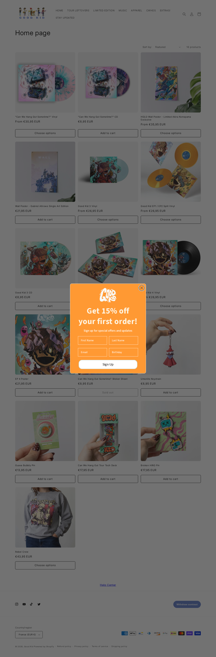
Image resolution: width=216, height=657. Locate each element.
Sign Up (108, 364)
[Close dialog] (142, 288)
